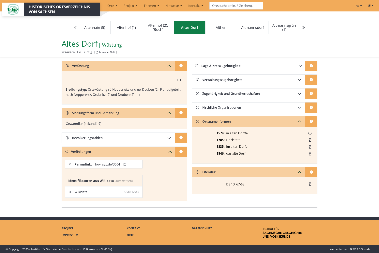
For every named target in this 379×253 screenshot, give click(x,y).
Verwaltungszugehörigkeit (222, 80)
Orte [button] (111, 6)
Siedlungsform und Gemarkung (95, 113)
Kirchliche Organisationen (221, 107)
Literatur (209, 172)
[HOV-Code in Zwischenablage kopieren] (97, 52)
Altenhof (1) (126, 27)
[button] (309, 133)
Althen (221, 27)
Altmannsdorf (252, 27)
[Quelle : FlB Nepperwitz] (309, 153)
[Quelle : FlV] (309, 147)
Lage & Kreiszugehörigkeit (220, 66)
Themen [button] (150, 6)
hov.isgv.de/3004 (107, 164)
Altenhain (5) (94, 27)
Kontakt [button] (194, 6)
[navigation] (189, 27)
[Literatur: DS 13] (309, 184)
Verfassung (80, 66)
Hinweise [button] (172, 6)
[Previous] (75, 27)
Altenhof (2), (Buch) (158, 27)
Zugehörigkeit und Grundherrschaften (231, 93)
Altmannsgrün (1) (284, 27)
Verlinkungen (81, 152)
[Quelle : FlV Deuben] (309, 140)
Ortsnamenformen (216, 121)
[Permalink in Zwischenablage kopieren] (124, 164)
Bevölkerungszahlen (87, 138)
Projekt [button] (129, 6)
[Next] (303, 27)
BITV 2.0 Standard (361, 249)
